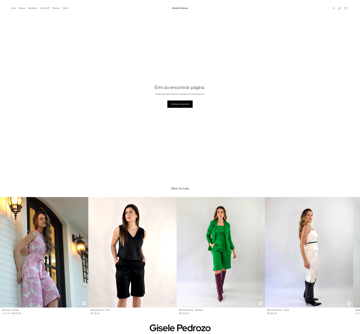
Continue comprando (180, 104)
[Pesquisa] (333, 8)
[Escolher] (83, 303)
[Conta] (339, 8)
